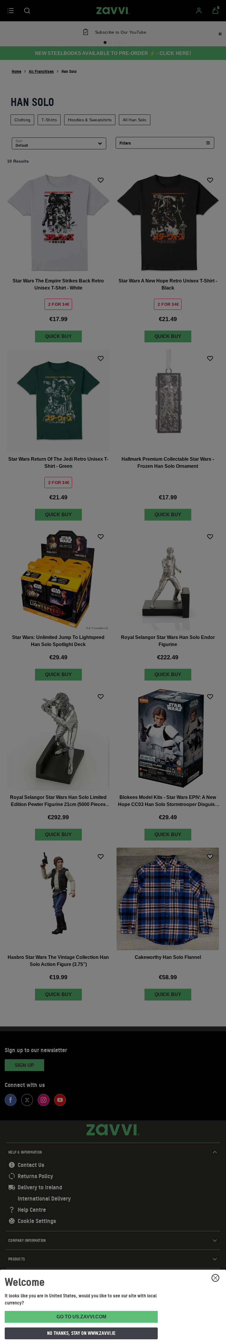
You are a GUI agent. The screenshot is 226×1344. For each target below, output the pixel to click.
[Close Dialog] (215, 1277)
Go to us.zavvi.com (81, 1316)
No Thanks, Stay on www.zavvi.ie (81, 1333)
